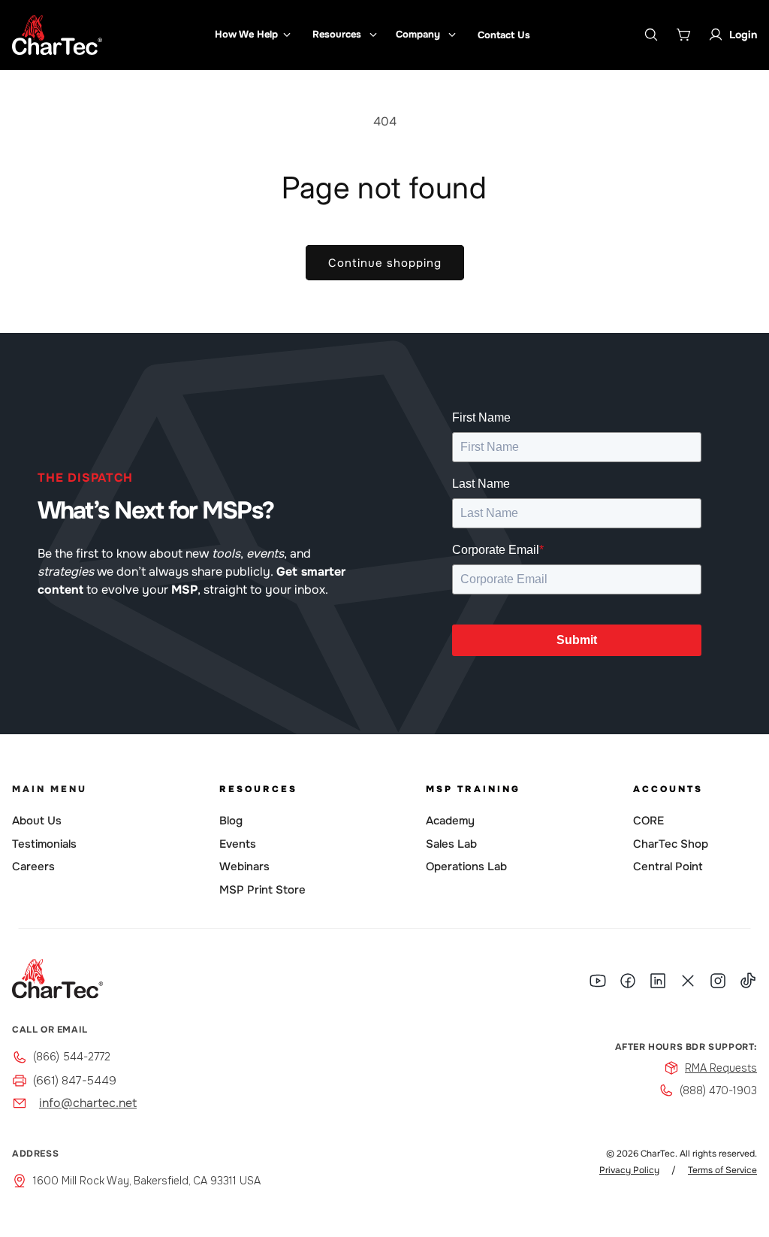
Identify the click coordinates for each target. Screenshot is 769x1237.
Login (743, 34)
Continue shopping (385, 263)
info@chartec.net (88, 1103)
